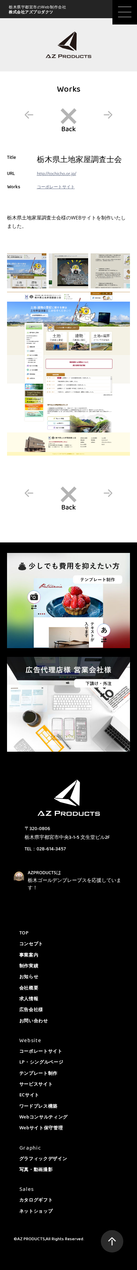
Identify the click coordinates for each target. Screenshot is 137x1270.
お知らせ (29, 976)
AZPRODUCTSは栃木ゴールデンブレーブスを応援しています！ (74, 880)
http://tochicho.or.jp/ (56, 173)
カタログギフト (36, 1200)
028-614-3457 (51, 849)
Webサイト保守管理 (41, 1127)
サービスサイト (36, 1084)
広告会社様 (31, 1009)
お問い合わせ (33, 1020)
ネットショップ (36, 1211)
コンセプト (31, 943)
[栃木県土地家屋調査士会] (26, 270)
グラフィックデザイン (43, 1158)
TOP (24, 932)
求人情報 (29, 998)
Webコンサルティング (43, 1117)
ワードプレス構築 (38, 1106)
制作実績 (29, 965)
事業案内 (29, 955)
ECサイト (29, 1095)
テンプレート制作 (38, 1073)
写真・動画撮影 (36, 1169)
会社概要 (29, 987)
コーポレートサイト (68, 120)
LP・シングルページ (41, 1062)
